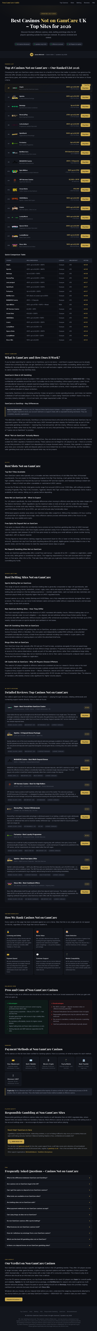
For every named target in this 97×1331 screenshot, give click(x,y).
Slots (72, 2)
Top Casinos (64, 2)
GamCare (62, 1311)
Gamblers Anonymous (45, 1152)
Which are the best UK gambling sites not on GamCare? (48, 1239)
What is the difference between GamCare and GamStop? (48, 1178)
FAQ (93, 2)
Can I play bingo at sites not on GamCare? (48, 1215)
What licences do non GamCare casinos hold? (48, 1227)
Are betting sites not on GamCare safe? (48, 1202)
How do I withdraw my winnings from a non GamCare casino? (48, 1233)
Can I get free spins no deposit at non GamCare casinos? (48, 1190)
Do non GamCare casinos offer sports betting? (48, 1221)
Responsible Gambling (51, 1311)
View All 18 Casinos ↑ (14, 1299)
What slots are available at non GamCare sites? (48, 1196)
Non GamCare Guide (10, 3)
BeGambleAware (31, 1152)
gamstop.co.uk (53, 1148)
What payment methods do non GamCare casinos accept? (48, 1208)
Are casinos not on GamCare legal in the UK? (48, 1184)
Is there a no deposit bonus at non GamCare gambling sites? (48, 1245)
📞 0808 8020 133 (16, 1141)
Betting (79, 2)
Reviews (87, 2)
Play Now (85, 88)
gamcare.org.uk (24, 1146)
